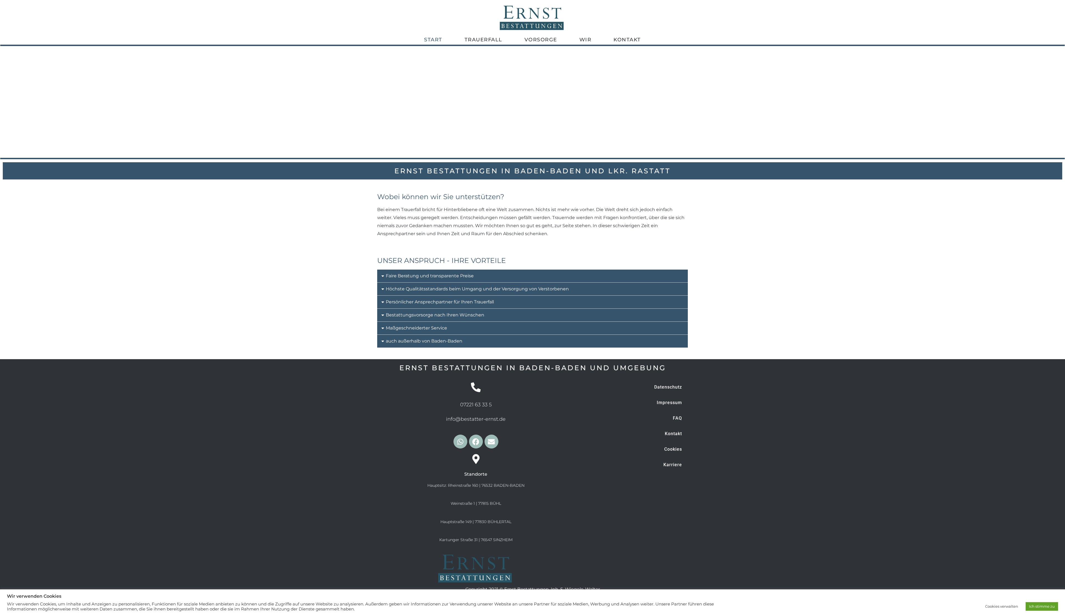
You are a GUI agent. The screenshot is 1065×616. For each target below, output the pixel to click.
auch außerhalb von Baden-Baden (424, 341)
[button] (532, 276)
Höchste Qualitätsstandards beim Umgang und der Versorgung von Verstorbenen (477, 288)
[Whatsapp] (460, 441)
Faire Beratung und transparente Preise (430, 275)
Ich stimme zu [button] (1042, 606)
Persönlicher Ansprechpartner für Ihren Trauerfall (440, 302)
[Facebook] (476, 441)
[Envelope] (491, 441)
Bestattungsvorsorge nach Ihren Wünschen (435, 315)
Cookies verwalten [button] (1001, 606)
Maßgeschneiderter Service (416, 328)
